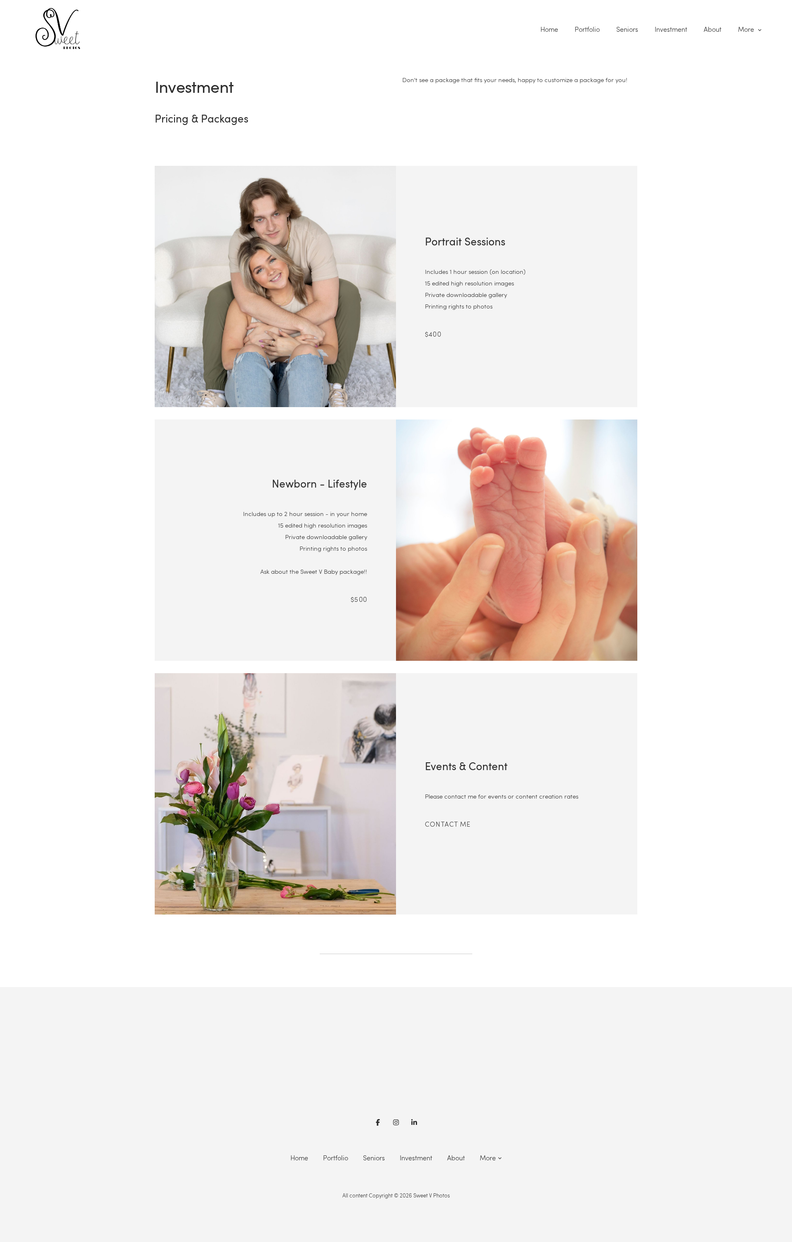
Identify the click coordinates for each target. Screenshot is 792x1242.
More (747, 29)
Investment (671, 29)
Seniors (627, 29)
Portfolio (587, 29)
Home (549, 29)
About (712, 29)
